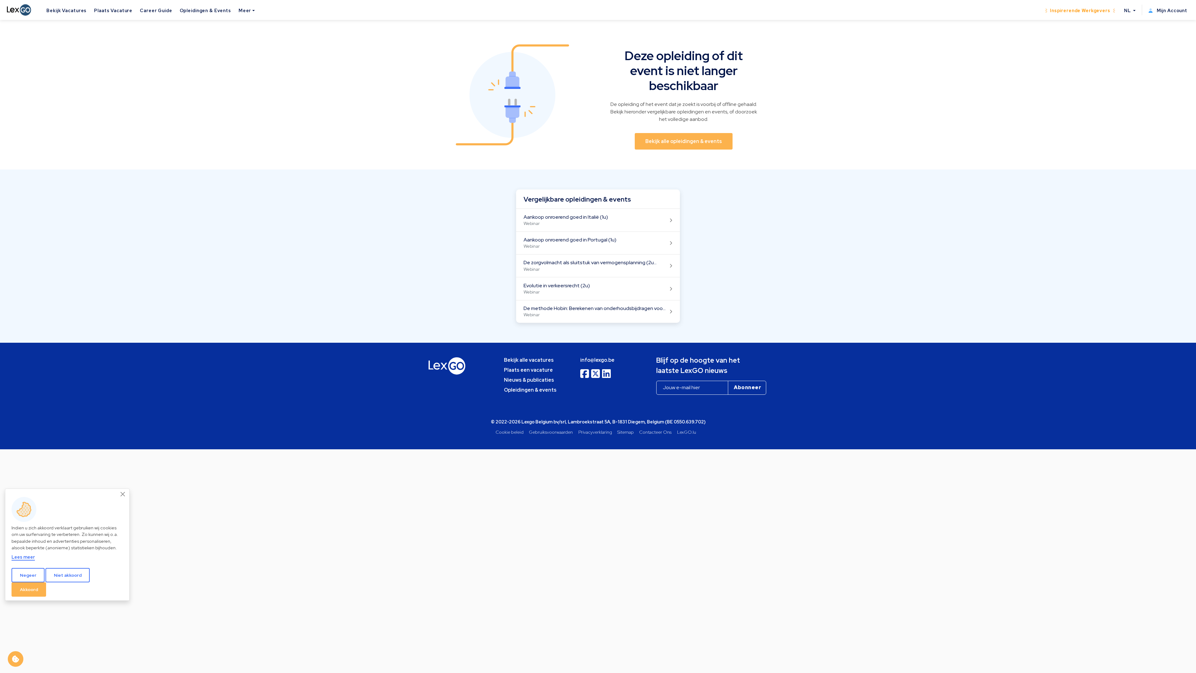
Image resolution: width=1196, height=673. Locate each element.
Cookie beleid (510, 432)
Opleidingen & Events (205, 10)
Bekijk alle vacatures (529, 360)
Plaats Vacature (113, 10)
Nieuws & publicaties (529, 380)
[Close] (123, 494)
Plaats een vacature (528, 370)
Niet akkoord (68, 575)
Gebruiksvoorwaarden (551, 432)
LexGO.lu (686, 432)
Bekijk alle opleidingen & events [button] (683, 141)
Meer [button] (245, 10)
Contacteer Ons (655, 432)
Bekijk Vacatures (66, 10)
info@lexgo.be (597, 360)
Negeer (28, 575)
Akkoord (29, 589)
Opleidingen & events (530, 390)
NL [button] (1128, 10)
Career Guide (156, 10)
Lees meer (23, 557)
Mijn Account (1171, 10)
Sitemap (625, 432)
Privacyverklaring (595, 432)
